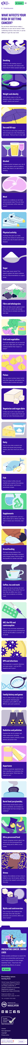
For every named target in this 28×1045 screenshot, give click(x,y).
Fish (14, 474)
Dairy (14, 438)
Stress (14, 869)
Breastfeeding (14, 545)
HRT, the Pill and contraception (14, 620)
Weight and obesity (14, 89)
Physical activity (14, 228)
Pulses (14, 370)
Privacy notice (5, 1035)
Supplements (14, 509)
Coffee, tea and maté (14, 582)
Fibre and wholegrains (14, 300)
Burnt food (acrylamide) (14, 797)
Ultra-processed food (14, 833)
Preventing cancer (8, 8)
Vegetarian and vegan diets (14, 403)
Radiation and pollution (14, 726)
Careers (3, 1028)
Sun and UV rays (14, 122)
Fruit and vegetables (14, 335)
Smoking (14, 55)
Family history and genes (14, 690)
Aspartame (14, 762)
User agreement (5, 1031)
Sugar (14, 264)
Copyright (4, 1033)
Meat (14, 193)
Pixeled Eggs (13, 1042)
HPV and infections (14, 656)
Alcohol (14, 157)
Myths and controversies (14, 904)
